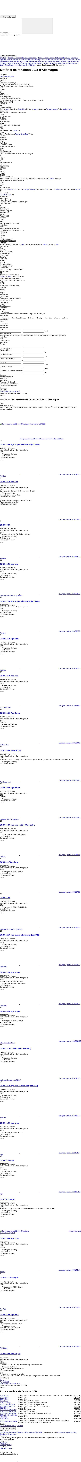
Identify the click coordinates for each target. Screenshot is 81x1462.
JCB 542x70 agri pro (9, 862)
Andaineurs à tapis (57, 61)
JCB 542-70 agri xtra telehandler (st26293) (19, 1086)
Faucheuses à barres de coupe (40, 61)
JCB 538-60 (5, 525)
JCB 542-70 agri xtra (9, 564)
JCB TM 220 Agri (7, 1199)
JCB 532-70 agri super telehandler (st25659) (20, 601)
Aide (14, 1426)
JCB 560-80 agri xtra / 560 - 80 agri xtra (17, 825)
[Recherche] (37, 26)
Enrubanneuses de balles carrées (12, 63)
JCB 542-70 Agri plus (9, 639)
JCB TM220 (4, 1399)
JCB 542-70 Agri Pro (9, 482)
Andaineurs (59, 58)
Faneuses (66, 58)
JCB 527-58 (5, 898)
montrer (3, 389)
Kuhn (20, 65)
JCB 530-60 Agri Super (10, 788)
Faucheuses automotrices (33, 63)
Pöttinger (32, 65)
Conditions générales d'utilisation (11, 1432)
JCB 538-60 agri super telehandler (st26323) (20, 444)
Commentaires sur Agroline (66, 1432)
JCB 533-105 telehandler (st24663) (15, 1048)
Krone (7, 65)
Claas (64, 63)
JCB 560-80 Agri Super (10, 1354)
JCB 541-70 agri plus (9, 1123)
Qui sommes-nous (6, 1426)
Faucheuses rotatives (29, 58)
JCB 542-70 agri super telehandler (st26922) (20, 935)
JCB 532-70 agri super (10, 972)
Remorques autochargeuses (34, 59)
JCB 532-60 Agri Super (10, 713)
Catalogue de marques (8, 1434)
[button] (40, 45)
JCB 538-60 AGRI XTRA (10, 750)
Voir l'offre (4, 1378)
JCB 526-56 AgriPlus (9, 1315)
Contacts (20, 1426)
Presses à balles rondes (46, 58)
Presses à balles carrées (15, 59)
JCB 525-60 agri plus (9, 1238)
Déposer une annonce (8, 504)
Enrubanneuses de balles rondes (16, 61)
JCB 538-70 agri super (10, 1011)
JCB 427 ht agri (7, 1160)
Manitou (25, 65)
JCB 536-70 (4, 1397)
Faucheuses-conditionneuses (55, 59)
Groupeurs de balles (71, 61)
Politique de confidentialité (33, 1432)
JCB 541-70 (4, 1395)
